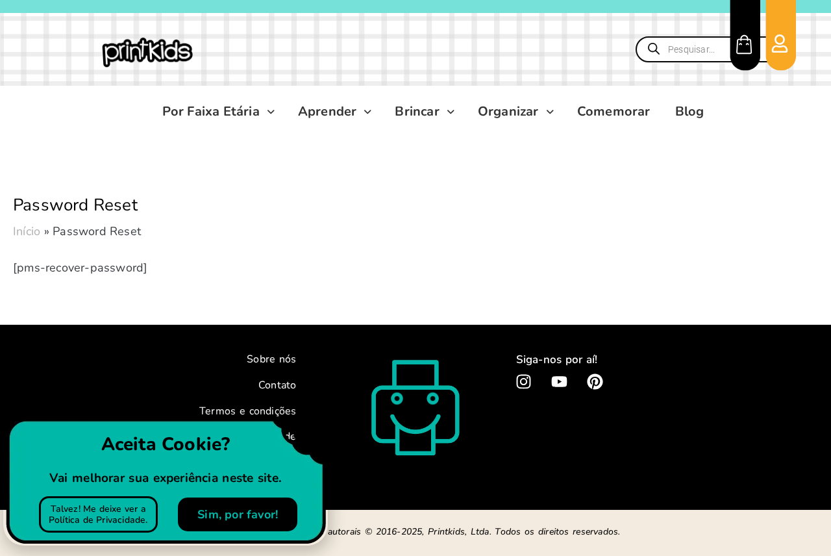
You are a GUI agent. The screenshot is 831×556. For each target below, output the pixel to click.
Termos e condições (247, 411)
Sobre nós (271, 359)
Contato (277, 385)
